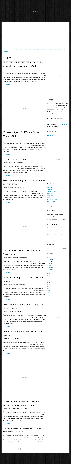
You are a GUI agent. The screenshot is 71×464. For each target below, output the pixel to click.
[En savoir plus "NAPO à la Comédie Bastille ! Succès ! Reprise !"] (57, 230)
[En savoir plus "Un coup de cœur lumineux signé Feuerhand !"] (50, 237)
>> (35, 449)
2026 (48, 257)
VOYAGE (48, 49)
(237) (50, 189)
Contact (6, 51)
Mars (50, 267)
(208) (51, 191)
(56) (50, 206)
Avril (50, 265)
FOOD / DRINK (18, 49)
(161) (50, 193)
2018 (48, 288)
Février (50, 269)
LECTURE (62, 49)
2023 (48, 278)
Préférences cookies (66, 456)
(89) (50, 204)
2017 (48, 290)
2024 (48, 276)
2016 (48, 292)
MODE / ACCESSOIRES (30, 49)
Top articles (28, 456)
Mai (49, 263)
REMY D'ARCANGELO (61, 124)
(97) (51, 201)
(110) (52, 199)
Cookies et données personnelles (54, 456)
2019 (48, 286)
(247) (50, 187)
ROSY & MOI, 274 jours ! (16, 159)
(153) (50, 195)
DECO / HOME (41, 49)
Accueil (5, 49)
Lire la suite (6, 84)
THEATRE (10, 49)
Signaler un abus (39, 456)
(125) (50, 197)
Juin (50, 261)
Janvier (50, 271)
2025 (48, 273)
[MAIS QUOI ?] (50, 106)
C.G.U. (45, 456)
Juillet (50, 259)
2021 (48, 282)
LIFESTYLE (55, 49)
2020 (48, 284)
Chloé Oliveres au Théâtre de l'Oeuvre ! (22, 428)
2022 (48, 280)
